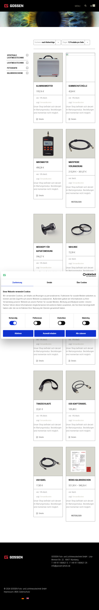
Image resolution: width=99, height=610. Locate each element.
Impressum (8, 592)
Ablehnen (18, 333)
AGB (16, 592)
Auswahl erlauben (49, 333)
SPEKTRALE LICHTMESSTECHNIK (15, 56)
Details (41, 119)
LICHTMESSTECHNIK (15, 63)
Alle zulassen (81, 333)
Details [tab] (49, 282)
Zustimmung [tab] (17, 282)
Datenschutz (24, 592)
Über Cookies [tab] (82, 282)
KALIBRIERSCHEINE (15, 73)
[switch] (37, 323)
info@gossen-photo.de (60, 566)
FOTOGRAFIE (12, 68)
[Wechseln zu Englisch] (27, 598)
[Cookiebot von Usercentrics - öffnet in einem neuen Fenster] (84, 275)
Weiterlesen (76, 202)
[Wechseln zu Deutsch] (22, 598)
